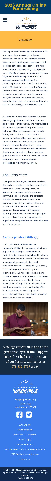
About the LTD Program (25, 434)
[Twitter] (30, 415)
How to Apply (25, 439)
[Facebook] (20, 415)
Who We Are (25, 424)
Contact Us (24, 459)
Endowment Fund (25, 444)
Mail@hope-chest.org (25, 399)
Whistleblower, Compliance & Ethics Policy (25, 449)
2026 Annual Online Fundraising (25, 7)
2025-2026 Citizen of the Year (25, 454)
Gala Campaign (24, 429)
